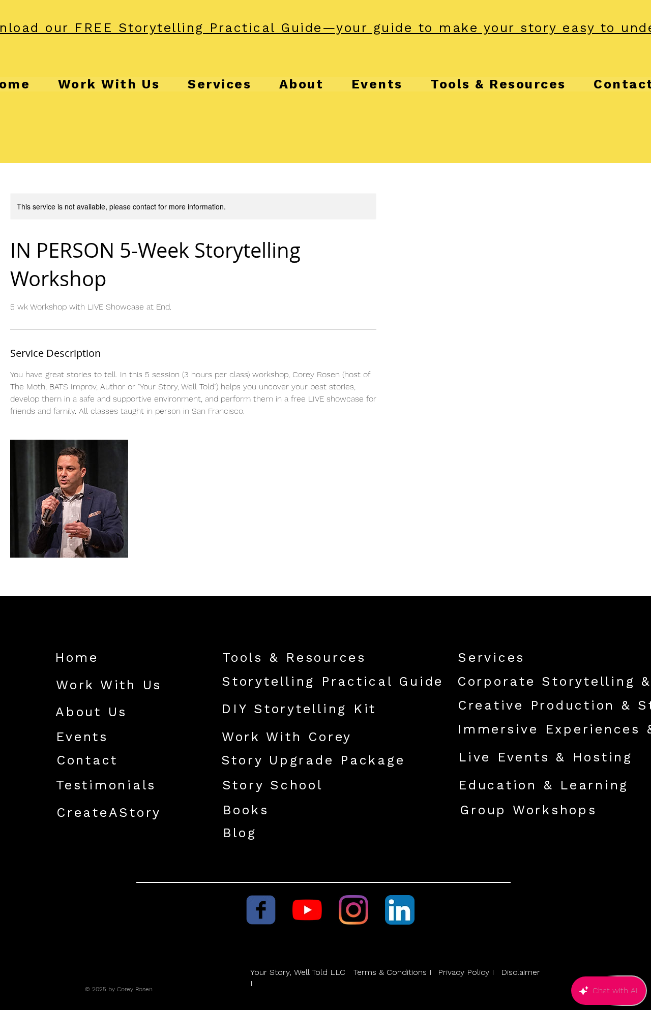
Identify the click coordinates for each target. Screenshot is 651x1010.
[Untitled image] (69, 499)
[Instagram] (353, 910)
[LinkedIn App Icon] (400, 910)
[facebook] (261, 910)
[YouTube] (307, 910)
